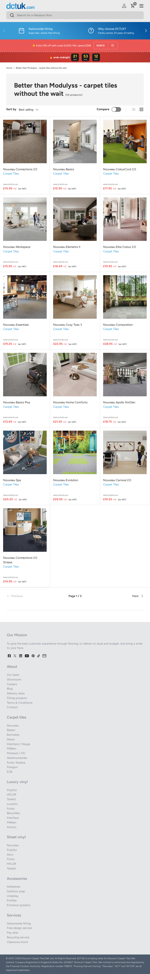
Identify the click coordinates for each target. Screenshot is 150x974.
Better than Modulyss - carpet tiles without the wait (41, 68)
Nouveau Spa (12, 480)
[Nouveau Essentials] (25, 297)
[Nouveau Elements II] (75, 219)
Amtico (11, 827)
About (12, 666)
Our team (13, 675)
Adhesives (13, 886)
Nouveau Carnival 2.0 (117, 480)
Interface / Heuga (18, 744)
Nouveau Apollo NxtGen (119, 402)
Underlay (13, 896)
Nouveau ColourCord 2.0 (119, 169)
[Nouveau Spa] (25, 452)
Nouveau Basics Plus (16, 402)
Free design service (19, 928)
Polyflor (12, 790)
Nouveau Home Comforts (70, 402)
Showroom (14, 679)
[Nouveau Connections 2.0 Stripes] (25, 530)
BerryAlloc (13, 813)
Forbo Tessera (16, 762)
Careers (12, 684)
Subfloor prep (16, 891)
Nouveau (13, 725)
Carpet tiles (16, 717)
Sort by (11, 109)
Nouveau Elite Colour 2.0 (119, 247)
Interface (13, 818)
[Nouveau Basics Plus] (25, 374)
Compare (103, 109)
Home (9, 68)
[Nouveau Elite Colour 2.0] (125, 219)
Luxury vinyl (17, 782)
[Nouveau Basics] (75, 141)
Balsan (11, 730)
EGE (9, 772)
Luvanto (12, 804)
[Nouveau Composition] (125, 297)
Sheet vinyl (16, 837)
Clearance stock (17, 942)
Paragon (12, 767)
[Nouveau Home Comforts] (75, 374)
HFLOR (11, 794)
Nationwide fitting (19, 923)
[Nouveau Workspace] (25, 219)
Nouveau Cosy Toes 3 (67, 324)
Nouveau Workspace (16, 247)
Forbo (11, 808)
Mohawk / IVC (16, 753)
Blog (10, 688)
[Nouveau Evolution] (75, 452)
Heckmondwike (17, 758)
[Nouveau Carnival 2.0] (125, 452)
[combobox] (75, 15)
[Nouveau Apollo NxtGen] (125, 374)
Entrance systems (18, 905)
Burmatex (13, 734)
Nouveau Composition (118, 324)
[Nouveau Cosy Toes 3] (75, 297)
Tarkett (11, 799)
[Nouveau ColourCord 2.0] (125, 141)
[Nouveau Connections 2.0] (25, 141)
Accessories (17, 878)
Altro (10, 854)
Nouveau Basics (63, 169)
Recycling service (18, 937)
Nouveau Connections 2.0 (20, 169)
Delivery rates (16, 693)
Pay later (12, 932)
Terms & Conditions (19, 702)
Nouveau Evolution (65, 480)
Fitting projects (17, 698)
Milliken (11, 748)
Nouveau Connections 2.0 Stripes (20, 560)
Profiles (12, 900)
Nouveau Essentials (16, 324)
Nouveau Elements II (66, 247)
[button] (133, 6)
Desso (11, 739)
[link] (29, 596)
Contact (12, 707)
